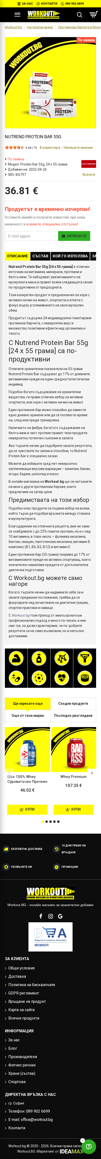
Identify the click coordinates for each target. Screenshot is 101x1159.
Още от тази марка (28, 715)
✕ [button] (83, 1140)
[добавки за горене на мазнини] (39, 658)
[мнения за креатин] (84, 658)
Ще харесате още (28, 703)
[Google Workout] (60, 916)
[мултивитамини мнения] (16, 678)
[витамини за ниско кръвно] (61, 678)
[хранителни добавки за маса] (16, 658)
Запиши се (77, 236)
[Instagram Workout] (50, 916)
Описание (17, 256)
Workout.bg (13, 27)
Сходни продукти (73, 703)
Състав (40, 256)
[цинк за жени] (84, 678)
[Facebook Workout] (40, 916)
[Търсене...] (79, 14)
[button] (9, 773)
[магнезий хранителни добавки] (39, 678)
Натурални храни (40, 27)
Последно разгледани (73, 715)
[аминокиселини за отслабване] (61, 658)
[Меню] (17, 14)
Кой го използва (70, 256)
